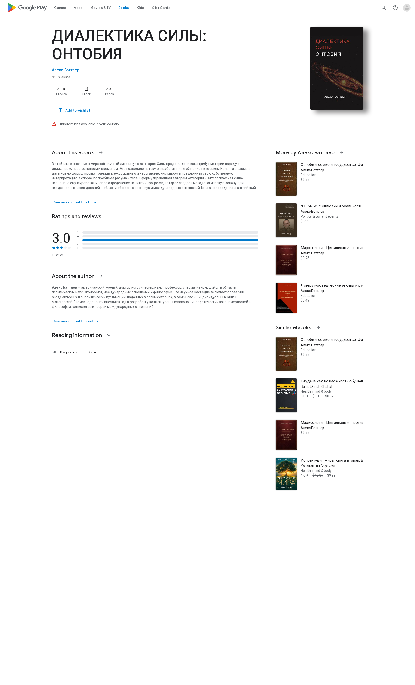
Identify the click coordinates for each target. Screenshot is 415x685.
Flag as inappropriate (74, 352)
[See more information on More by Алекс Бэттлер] (341, 152)
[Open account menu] (407, 7)
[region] (148, 91)
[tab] (60, 7)
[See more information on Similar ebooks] (318, 327)
